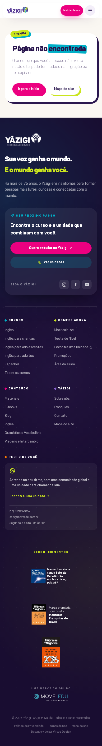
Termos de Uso (57, 726)
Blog (8, 416)
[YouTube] (87, 284)
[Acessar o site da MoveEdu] (51, 697)
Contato (60, 416)
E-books (11, 407)
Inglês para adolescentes (24, 347)
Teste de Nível (65, 339)
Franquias (61, 407)
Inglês (9, 330)
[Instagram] (64, 284)
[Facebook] (75, 284)
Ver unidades (54, 262)
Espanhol (12, 364)
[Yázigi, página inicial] (17, 10)
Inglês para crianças (20, 339)
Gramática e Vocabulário (23, 433)
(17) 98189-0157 (19, 511)
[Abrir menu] (90, 10)
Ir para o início (28, 89)
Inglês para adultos (19, 356)
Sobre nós (62, 399)
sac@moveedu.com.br (23, 517)
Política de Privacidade (28, 726)
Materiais (12, 399)
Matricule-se (71, 10)
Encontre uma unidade (71, 347)
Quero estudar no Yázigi (48, 248)
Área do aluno (64, 364)
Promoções (62, 356)
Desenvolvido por (51, 731)
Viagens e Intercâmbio (21, 441)
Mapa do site (64, 89)
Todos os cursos (17, 373)
